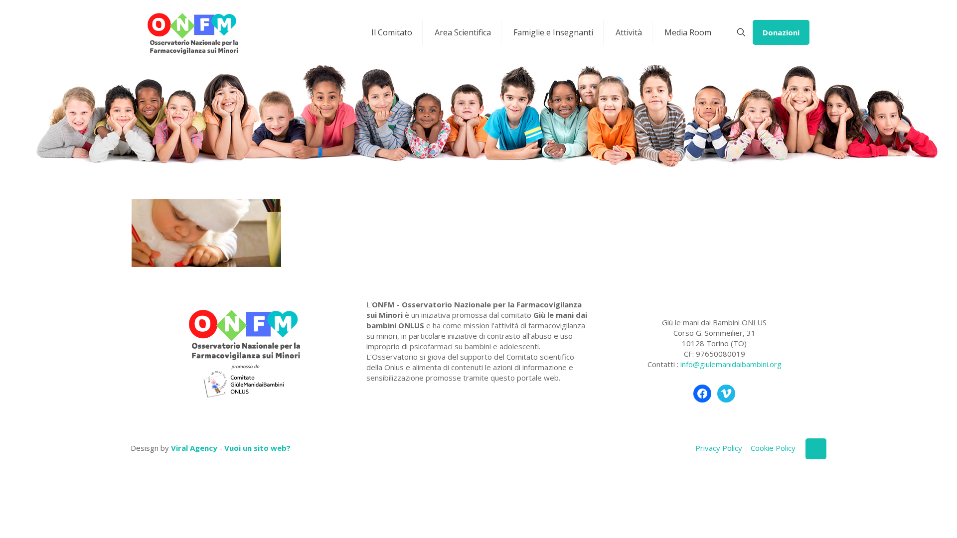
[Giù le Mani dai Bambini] (192, 32)
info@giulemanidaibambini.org (731, 364)
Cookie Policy (773, 448)
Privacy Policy (718, 448)
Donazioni (781, 32)
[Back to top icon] (815, 448)
